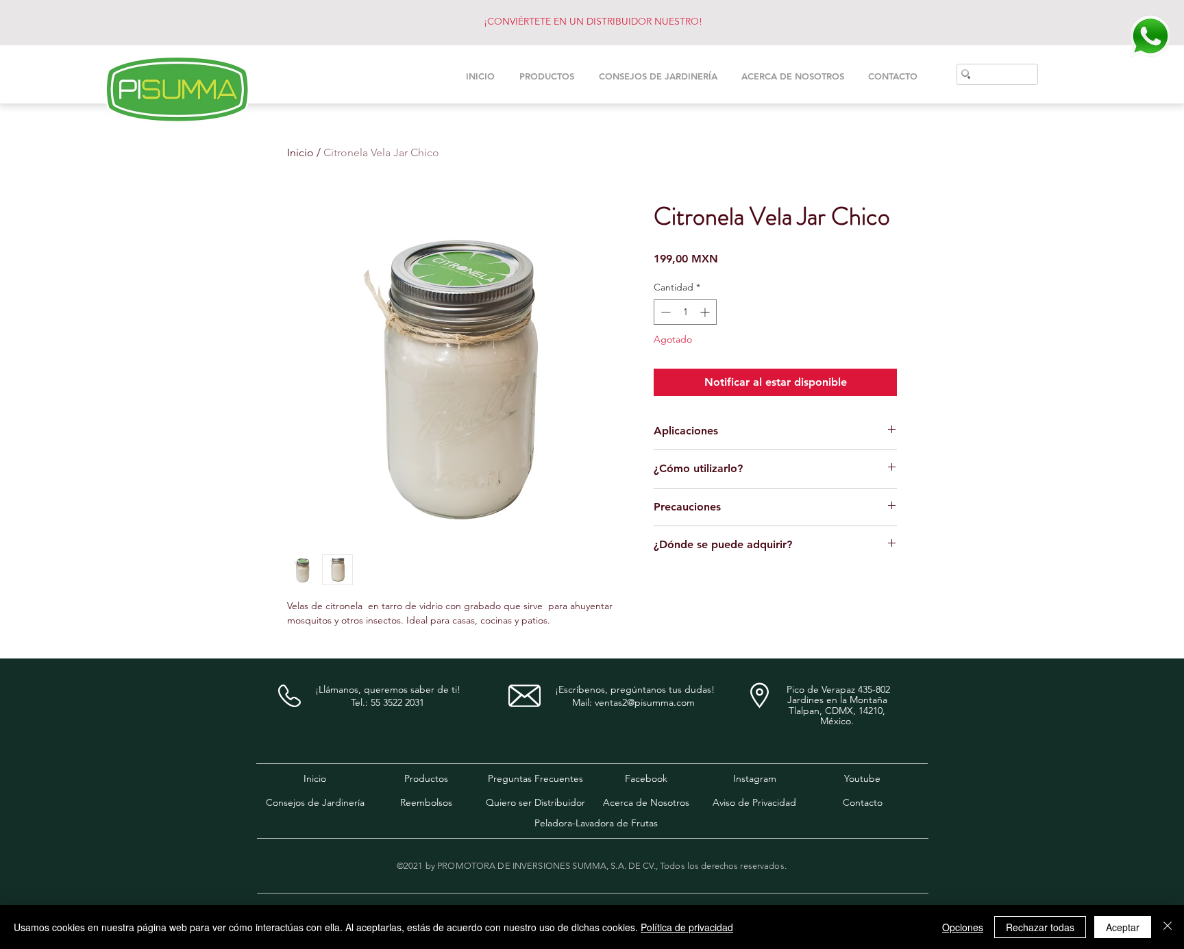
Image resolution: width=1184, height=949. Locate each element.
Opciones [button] (962, 927)
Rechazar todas (1040, 927)
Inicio (300, 152)
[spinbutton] (685, 312)
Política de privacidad (687, 927)
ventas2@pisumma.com (645, 702)
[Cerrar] (1167, 927)
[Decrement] (664, 312)
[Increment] (706, 312)
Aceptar (1122, 927)
